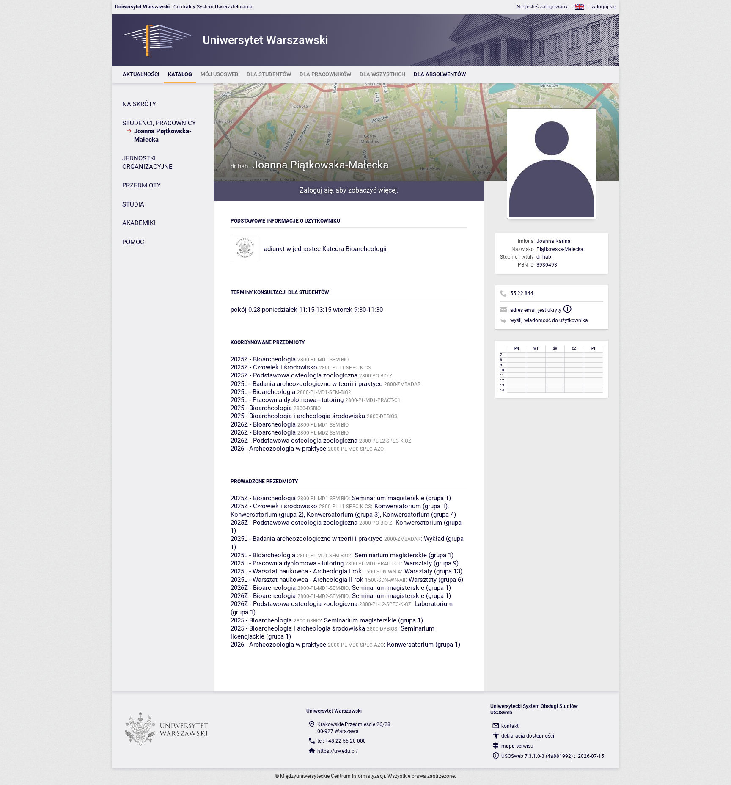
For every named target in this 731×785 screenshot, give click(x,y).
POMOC (133, 242)
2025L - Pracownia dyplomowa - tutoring (287, 400)
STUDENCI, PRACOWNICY (159, 123)
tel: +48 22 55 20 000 (341, 741)
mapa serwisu (517, 746)
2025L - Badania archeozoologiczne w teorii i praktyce (306, 384)
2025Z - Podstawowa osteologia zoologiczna (294, 375)
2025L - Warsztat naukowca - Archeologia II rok (297, 580)
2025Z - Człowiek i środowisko (274, 367)
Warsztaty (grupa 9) (431, 563)
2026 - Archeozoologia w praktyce (278, 448)
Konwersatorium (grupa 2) (267, 514)
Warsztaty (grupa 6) (436, 580)
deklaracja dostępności (527, 736)
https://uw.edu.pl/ (337, 751)
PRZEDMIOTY (141, 185)
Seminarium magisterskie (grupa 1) (401, 498)
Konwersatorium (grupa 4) (419, 514)
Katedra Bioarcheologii (354, 249)
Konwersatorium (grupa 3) (343, 514)
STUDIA (133, 204)
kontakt (510, 726)
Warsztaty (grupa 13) (433, 571)
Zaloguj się (316, 190)
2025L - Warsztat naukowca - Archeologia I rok (296, 571)
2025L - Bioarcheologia (263, 392)
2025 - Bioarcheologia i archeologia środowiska (298, 416)
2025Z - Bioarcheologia (263, 359)
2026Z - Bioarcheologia (263, 424)
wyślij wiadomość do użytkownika (549, 320)
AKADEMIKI (138, 223)
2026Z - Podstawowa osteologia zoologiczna (294, 440)
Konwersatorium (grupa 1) (411, 506)
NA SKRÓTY (139, 104)
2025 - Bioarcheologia (261, 408)
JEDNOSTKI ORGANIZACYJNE (147, 162)
